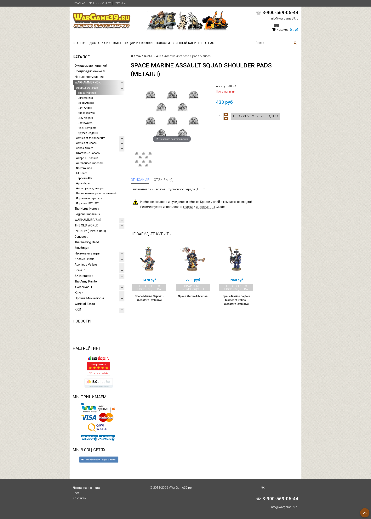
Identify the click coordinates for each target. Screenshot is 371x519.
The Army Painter (86, 281)
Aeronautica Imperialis (90, 163)
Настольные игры (87, 253)
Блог (76, 493)
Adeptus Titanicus (87, 158)
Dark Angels (85, 107)
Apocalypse (83, 183)
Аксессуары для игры (90, 188)
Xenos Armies (84, 148)
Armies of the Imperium (90, 138)
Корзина (120, 3)
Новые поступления (89, 77)
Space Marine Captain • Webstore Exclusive (149, 298)
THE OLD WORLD (86, 225)
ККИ (78, 309)
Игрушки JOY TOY (87, 203)
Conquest (81, 236)
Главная (79, 3)
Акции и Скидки (138, 43)
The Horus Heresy (87, 208)
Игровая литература (89, 198)
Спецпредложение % (90, 71)
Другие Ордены (88, 132)
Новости (163, 43)
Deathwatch (85, 122)
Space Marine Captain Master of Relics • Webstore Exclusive (236, 300)
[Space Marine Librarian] (193, 259)
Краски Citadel (85, 259)
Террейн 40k (84, 178)
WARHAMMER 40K (87, 82)
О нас (209, 43)
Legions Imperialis (87, 214)
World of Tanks (85, 304)
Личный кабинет (99, 3)
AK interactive (84, 276)
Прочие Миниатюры (89, 298)
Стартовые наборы (88, 153)
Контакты (79, 498)
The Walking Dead (87, 242)
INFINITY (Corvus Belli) (90, 231)
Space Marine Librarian (193, 296)
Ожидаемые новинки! (91, 65)
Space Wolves (86, 112)
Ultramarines (86, 97)
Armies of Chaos (86, 143)
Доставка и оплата (105, 43)
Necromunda (84, 168)
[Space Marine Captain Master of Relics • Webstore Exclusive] (236, 259)
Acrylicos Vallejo (86, 264)
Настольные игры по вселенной (96, 193)
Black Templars (87, 127)
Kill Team (81, 173)
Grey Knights (85, 117)
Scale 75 (80, 270)
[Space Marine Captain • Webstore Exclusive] (149, 259)
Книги (79, 292)
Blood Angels (86, 102)
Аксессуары (83, 287)
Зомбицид (82, 248)
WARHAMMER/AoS (88, 220)
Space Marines (87, 92)
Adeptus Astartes (87, 87)
